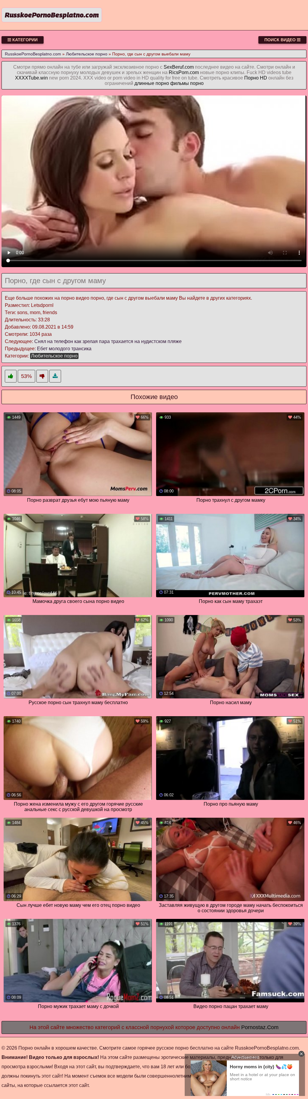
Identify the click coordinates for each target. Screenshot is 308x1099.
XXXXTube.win (31, 77)
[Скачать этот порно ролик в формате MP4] (55, 376)
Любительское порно (54, 355)
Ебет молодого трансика (64, 348)
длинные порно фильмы (161, 83)
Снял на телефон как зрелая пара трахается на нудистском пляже (108, 341)
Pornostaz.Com (260, 1027)
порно (197, 83)
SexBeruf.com (179, 67)
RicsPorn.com (184, 72)
